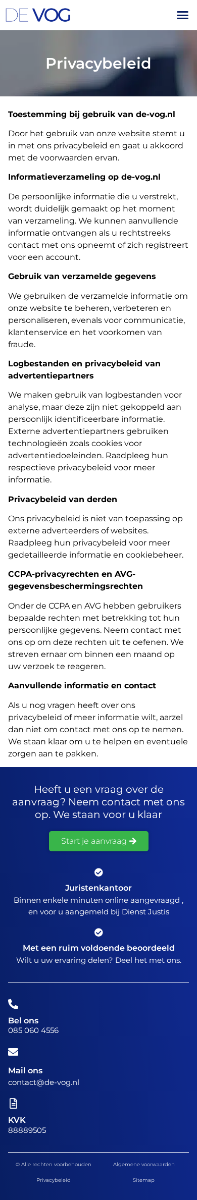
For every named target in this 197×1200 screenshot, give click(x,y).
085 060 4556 (33, 1030)
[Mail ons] (13, 1052)
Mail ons (25, 1070)
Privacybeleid (53, 1180)
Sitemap (144, 1180)
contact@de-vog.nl (43, 1082)
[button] (182, 15)
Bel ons (23, 1020)
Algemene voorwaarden (144, 1164)
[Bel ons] (13, 1004)
